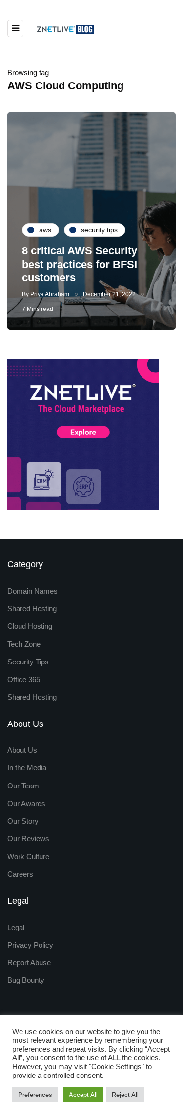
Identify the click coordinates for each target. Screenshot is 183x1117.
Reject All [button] (125, 1094)
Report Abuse (29, 962)
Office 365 (23, 679)
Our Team (23, 786)
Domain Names (32, 591)
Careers (20, 874)
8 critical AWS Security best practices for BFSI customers (79, 264)
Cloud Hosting (29, 626)
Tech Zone (24, 644)
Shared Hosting (32, 608)
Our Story (23, 821)
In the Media (26, 768)
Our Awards (26, 803)
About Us (22, 750)
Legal (15, 927)
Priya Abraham (49, 294)
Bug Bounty (25, 980)
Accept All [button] (83, 1094)
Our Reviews (28, 838)
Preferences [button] (35, 1094)
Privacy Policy (30, 945)
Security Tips (28, 662)
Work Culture (28, 856)
